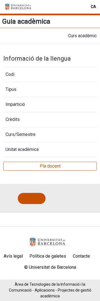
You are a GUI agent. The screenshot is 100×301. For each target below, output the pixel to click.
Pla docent (50, 166)
